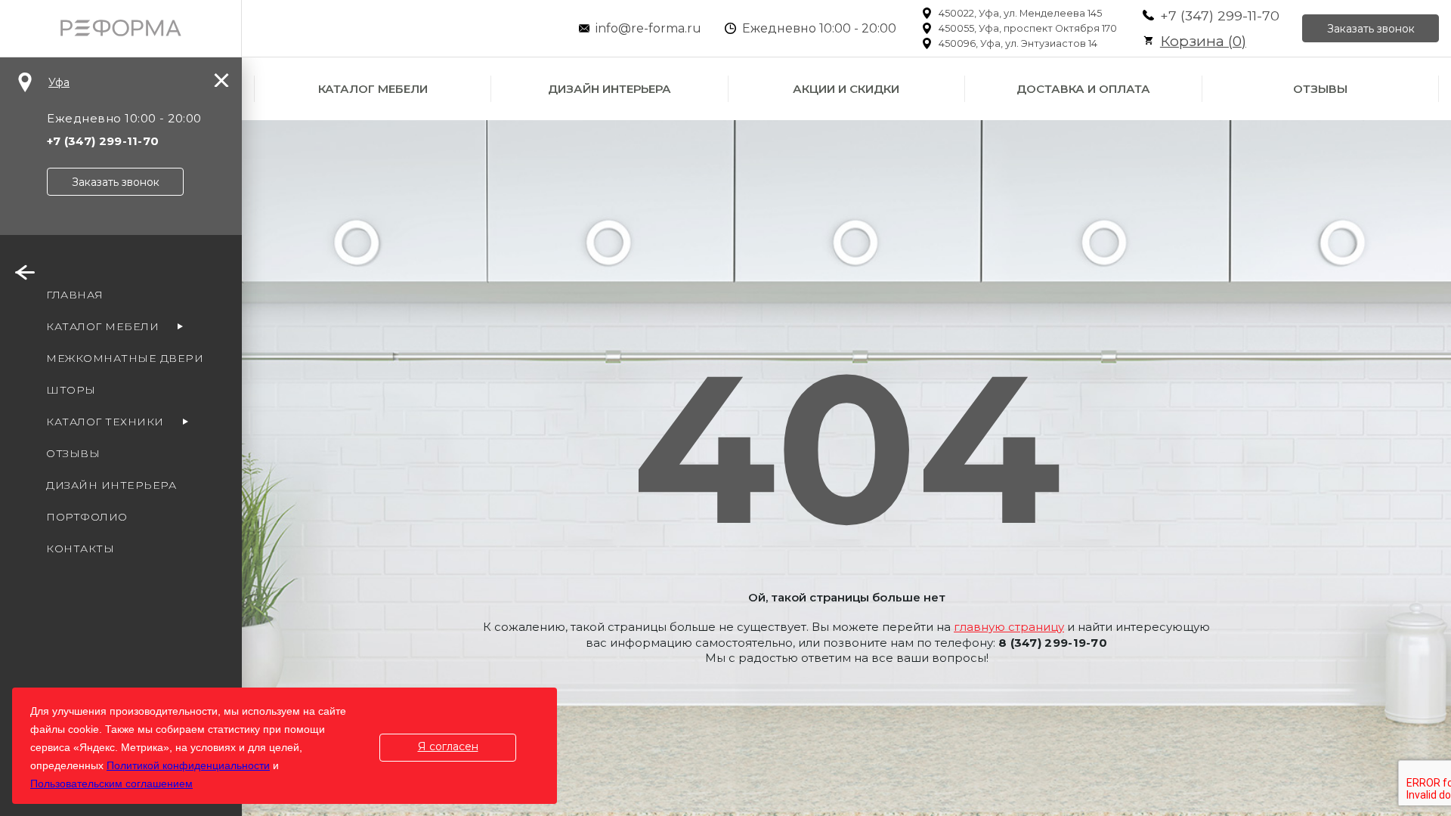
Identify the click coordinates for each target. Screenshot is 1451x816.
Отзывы (1320, 89)
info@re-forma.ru (648, 28)
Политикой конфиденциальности (188, 765)
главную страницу (1009, 627)
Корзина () (1203, 41)
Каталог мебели (373, 89)
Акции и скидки (846, 89)
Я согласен (448, 746)
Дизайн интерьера (609, 89)
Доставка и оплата (1083, 89)
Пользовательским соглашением (111, 783)
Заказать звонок (1371, 29)
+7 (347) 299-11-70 (1219, 15)
